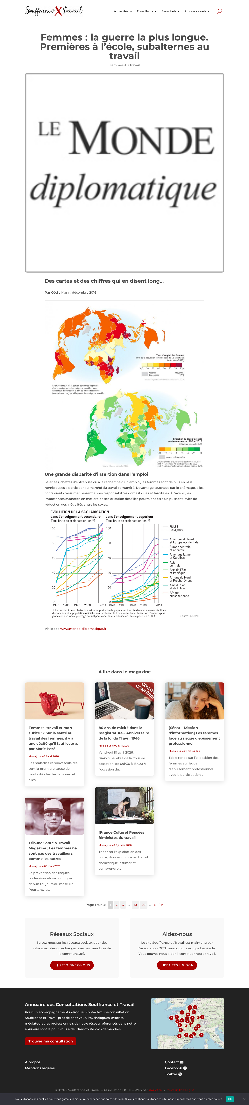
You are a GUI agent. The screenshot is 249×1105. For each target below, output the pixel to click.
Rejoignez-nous (75, 965)
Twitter (171, 1074)
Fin (161, 905)
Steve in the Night (180, 1090)
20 (144, 905)
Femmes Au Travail (125, 65)
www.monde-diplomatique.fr (83, 629)
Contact (172, 1062)
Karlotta (155, 1090)
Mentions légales (40, 1068)
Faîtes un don (180, 965)
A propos (32, 1062)
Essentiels (168, 11)
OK (230, 1099)
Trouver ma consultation (50, 1041)
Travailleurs (145, 11)
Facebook (173, 1068)
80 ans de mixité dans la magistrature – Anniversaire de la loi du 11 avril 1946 (124, 733)
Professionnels (195, 11)
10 (135, 905)
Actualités (121, 11)
